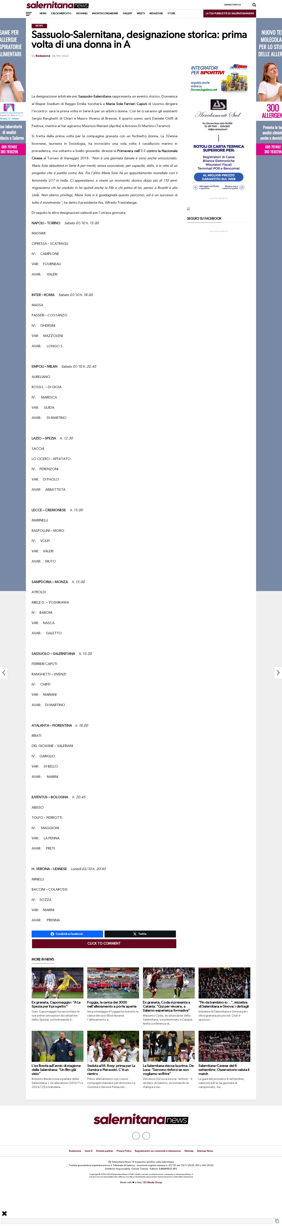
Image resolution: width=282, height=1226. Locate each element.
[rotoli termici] (218, 191)
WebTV (141, 13)
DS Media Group (153, 1182)
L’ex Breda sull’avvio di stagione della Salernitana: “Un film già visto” (56, 1070)
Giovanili (81, 13)
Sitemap (189, 1151)
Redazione (156, 13)
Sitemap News (205, 1151)
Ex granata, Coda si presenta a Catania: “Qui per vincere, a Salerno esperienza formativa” (166, 1006)
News (43, 13)
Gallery (127, 13)
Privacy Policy (124, 1151)
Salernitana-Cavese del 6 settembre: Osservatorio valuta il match (224, 1070)
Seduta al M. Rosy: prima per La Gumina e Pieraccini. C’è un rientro (111, 1070)
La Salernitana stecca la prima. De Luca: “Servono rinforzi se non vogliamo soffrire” (168, 1070)
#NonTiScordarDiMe (105, 13)
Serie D (89, 1151)
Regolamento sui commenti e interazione (158, 1151)
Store (171, 13)
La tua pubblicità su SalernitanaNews (230, 13)
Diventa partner (104, 1151)
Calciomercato (61, 13)
